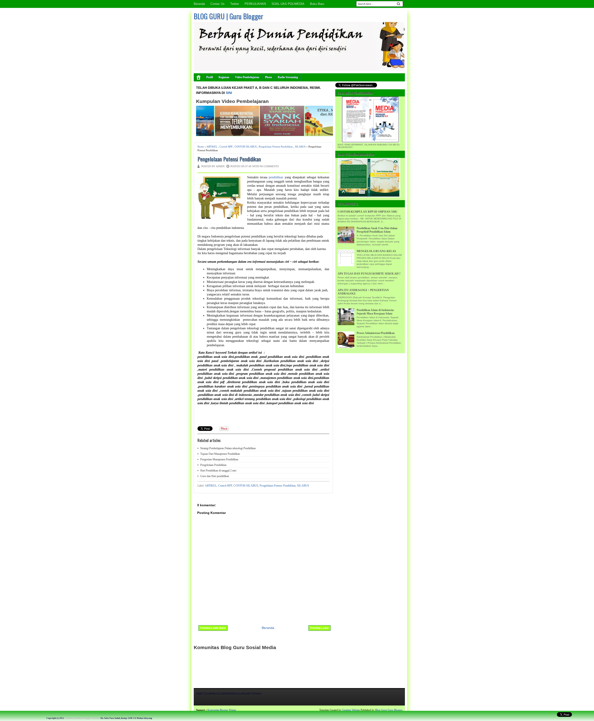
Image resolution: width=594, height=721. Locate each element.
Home (200, 146)
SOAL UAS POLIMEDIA (287, 4)
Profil (209, 77)
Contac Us (217, 4)
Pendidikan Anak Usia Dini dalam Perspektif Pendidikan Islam (377, 230)
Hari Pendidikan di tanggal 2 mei (218, 470)
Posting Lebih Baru (213, 628)
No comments (269, 166)
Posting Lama (319, 628)
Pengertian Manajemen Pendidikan (219, 459)
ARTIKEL (212, 146)
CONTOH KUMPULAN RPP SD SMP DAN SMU (367, 211)
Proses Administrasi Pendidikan (376, 333)
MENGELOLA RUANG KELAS (376, 251)
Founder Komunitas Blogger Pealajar (82, 718)
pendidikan (276, 177)
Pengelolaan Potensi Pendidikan (276, 146)
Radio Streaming (288, 77)
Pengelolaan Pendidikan (213, 465)
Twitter (234, 4)
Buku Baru (317, 4)
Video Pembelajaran (247, 77)
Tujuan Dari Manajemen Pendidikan (220, 453)
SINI (229, 93)
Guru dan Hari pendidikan (214, 476)
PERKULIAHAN (255, 4)
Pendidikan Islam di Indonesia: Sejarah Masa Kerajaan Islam (375, 311)
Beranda (199, 4)
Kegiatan (224, 77)
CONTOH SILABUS (246, 146)
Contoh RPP (226, 146)
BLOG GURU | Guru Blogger (228, 16)
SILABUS (300, 146)
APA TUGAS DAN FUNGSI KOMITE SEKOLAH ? (369, 273)
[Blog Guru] (34, 710)
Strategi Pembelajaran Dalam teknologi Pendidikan (228, 448)
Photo (268, 77)
